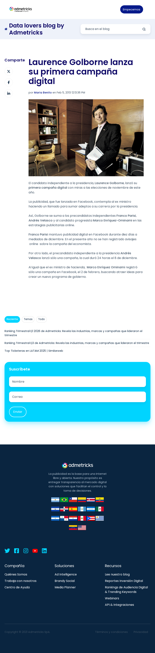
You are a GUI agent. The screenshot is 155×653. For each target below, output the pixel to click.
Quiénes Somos (16, 574)
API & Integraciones (119, 605)
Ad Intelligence (66, 574)
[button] (148, 9)
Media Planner (65, 587)
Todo (41, 319)
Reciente (12, 319)
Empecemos (131, 9)
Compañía (14, 565)
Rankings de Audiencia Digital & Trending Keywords (126, 589)
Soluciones (64, 565)
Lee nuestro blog (117, 574)
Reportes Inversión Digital (124, 581)
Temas (28, 319)
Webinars (112, 598)
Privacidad (141, 632)
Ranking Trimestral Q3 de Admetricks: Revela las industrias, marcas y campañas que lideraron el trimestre (77, 343)
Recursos (113, 565)
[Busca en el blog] (144, 29)
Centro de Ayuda (17, 587)
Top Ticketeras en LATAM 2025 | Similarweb (34, 351)
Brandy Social (65, 581)
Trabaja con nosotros (20, 581)
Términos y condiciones (111, 632)
